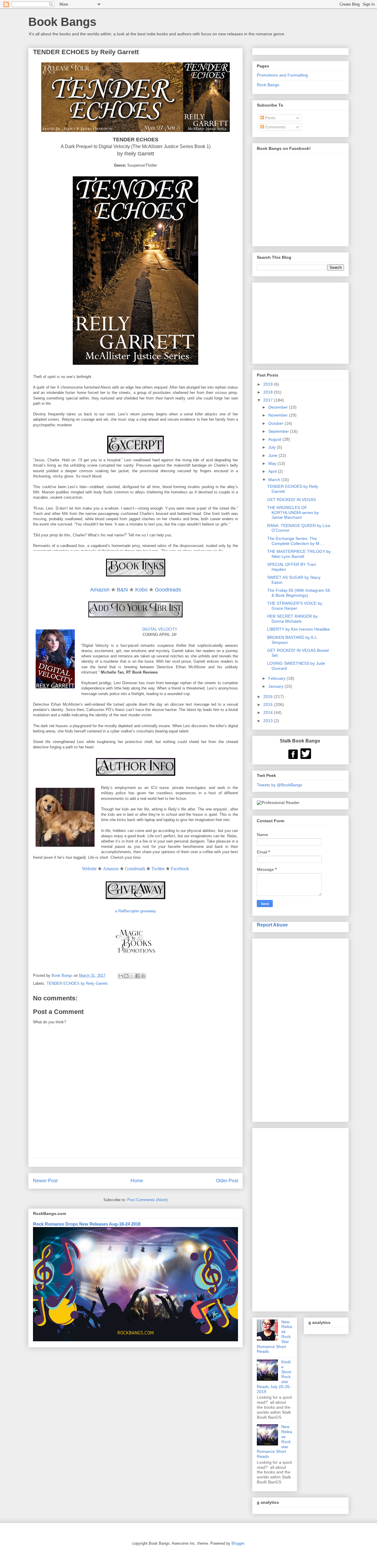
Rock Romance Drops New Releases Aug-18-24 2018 (86, 1223)
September (279, 431)
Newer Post (45, 1180)
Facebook (180, 868)
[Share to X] (132, 976)
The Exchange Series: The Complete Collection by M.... (295, 541)
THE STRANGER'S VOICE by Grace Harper (294, 606)
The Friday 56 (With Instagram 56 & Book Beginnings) (298, 593)
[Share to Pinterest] (143, 976)
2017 (268, 400)
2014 (268, 712)
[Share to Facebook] (137, 976)
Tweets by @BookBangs (279, 785)
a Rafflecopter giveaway (135, 911)
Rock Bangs (268, 84)
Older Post (227, 1180)
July (272, 447)
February (277, 678)
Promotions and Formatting (282, 75)
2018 (268, 392)
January (276, 686)
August (275, 439)
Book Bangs (62, 21)
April (273, 471)
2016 (268, 696)
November (278, 415)
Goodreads (168, 590)
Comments (274, 127)
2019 (268, 384)
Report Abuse (272, 924)
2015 (268, 704)
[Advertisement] (300, 1029)
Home (136, 1180)
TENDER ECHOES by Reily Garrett (77, 983)
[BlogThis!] (126, 976)
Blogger (238, 1543)
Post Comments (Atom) (147, 1200)
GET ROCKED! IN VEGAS (291, 499)
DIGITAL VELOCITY (159, 629)
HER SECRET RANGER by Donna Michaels (292, 619)
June (273, 455)
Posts (269, 117)
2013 (268, 720)
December (278, 407)
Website (89, 868)
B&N (122, 590)
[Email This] (121, 976)
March (274, 479)
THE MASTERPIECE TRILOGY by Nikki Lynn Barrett (299, 554)
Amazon (100, 590)
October (276, 423)
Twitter (158, 868)
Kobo (141, 590)
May (272, 463)
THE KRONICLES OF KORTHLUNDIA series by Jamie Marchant (293, 512)
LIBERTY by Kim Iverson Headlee (298, 629)
